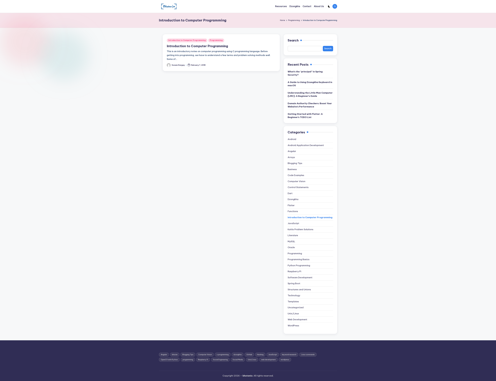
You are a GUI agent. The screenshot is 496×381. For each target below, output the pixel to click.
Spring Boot (294, 283)
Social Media (238, 360)
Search (293, 40)
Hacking (260, 354)
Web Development (297, 319)
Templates (293, 301)
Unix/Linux (293, 313)
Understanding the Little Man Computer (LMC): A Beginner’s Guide (310, 94)
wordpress (285, 360)
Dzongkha (293, 199)
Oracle (291, 247)
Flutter (291, 205)
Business (292, 169)
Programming (216, 40)
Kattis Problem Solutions (300, 229)
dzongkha (238, 354)
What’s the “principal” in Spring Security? (305, 73)
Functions (293, 211)
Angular (292, 151)
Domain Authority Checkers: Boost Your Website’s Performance (310, 105)
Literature (293, 235)
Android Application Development (306, 145)
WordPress (293, 325)
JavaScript (293, 223)
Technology (294, 295)
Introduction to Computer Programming (187, 40)
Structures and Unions (299, 289)
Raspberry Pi (294, 271)
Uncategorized (296, 307)
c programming (223, 354)
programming (188, 360)
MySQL (291, 241)
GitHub (249, 354)
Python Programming (299, 265)
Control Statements (298, 187)
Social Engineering (220, 360)
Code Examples (296, 175)
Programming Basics (298, 259)
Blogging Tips (295, 163)
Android (292, 139)
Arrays (291, 157)
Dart (290, 193)
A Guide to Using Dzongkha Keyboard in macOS (310, 84)
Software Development (300, 277)
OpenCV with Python (169, 360)
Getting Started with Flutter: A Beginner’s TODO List (305, 116)
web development (268, 360)
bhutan (174, 354)
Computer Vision (296, 181)
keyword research (289, 354)
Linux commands (308, 354)
